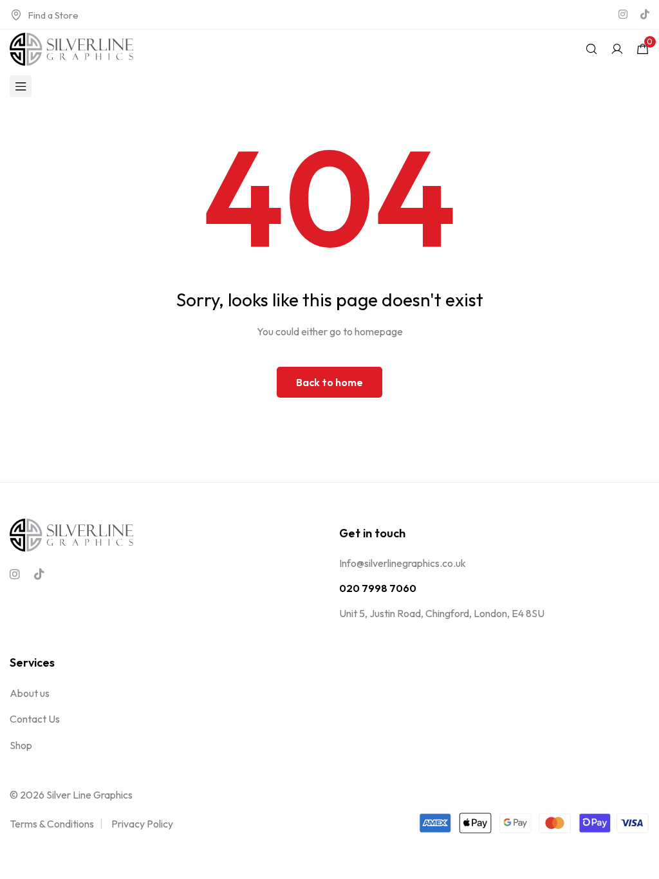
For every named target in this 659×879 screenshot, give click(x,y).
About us (30, 693)
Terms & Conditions (52, 823)
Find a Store (53, 15)
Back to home (329, 382)
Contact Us (35, 718)
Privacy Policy (142, 823)
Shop (21, 745)
